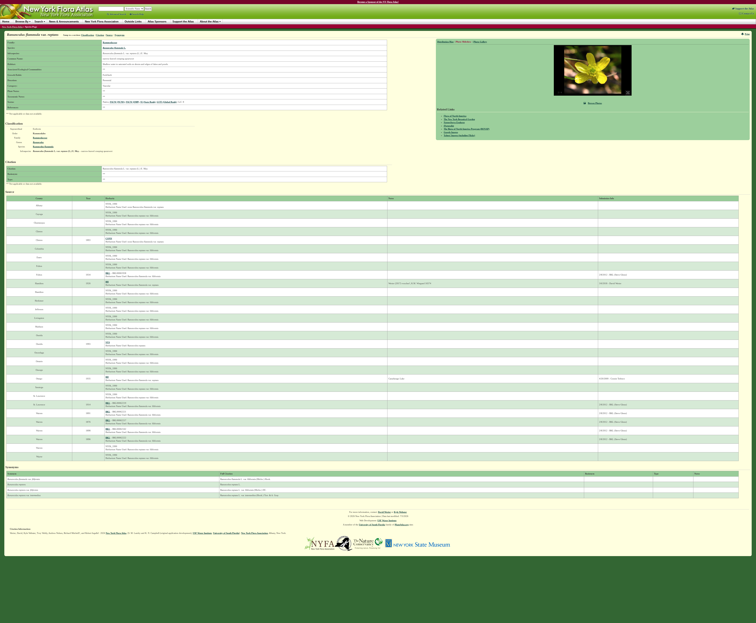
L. (114, 48)
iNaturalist (449, 126)
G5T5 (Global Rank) (167, 102)
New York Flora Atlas (12, 27)
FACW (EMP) (132, 102)
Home (5, 21)
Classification (87, 35)
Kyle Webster (400, 512)
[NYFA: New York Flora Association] (319, 543)
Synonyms (119, 35)
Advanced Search (117, 14)
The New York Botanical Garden (459, 119)
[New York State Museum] (417, 543)
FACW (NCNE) (117, 102)
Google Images (451, 132)
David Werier (384, 512)
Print (747, 34)
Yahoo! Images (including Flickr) (459, 135)
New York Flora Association (52, 14)
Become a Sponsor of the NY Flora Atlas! (378, 2)
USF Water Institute (387, 520)
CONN (109, 238)
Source (109, 35)
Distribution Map (445, 42)
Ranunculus (38, 142)
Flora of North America (455, 116)
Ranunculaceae (110, 42)
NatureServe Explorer (454, 122)
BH (107, 282)
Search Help (138, 14)
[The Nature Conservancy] (368, 543)
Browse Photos (595, 103)
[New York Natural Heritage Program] (344, 543)
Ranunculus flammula (43, 146)
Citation (100, 35)
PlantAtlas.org (402, 524)
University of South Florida (372, 524)
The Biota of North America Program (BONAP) (466, 129)
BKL (108, 273)
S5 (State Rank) (148, 102)
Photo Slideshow (463, 42)
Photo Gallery (480, 42)
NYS (108, 342)
